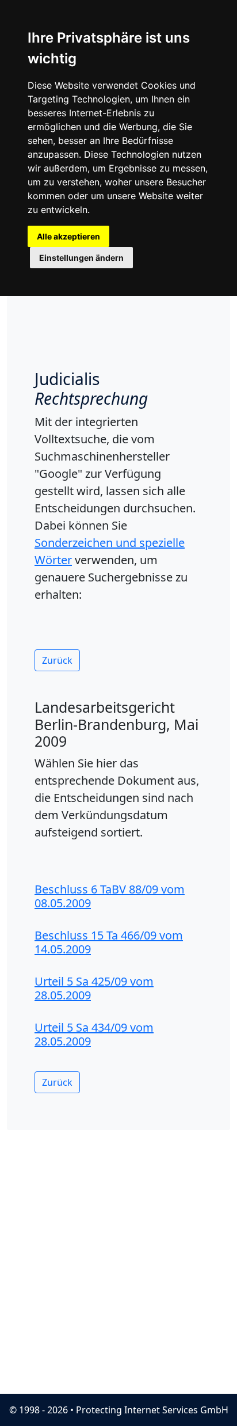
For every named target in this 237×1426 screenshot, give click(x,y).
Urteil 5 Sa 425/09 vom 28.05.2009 (94, 988)
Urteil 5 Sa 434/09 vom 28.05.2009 (94, 1034)
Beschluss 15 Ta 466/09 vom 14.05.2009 (109, 942)
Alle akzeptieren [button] (68, 236)
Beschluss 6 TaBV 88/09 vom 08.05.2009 (110, 896)
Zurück (57, 660)
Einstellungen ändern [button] (81, 258)
